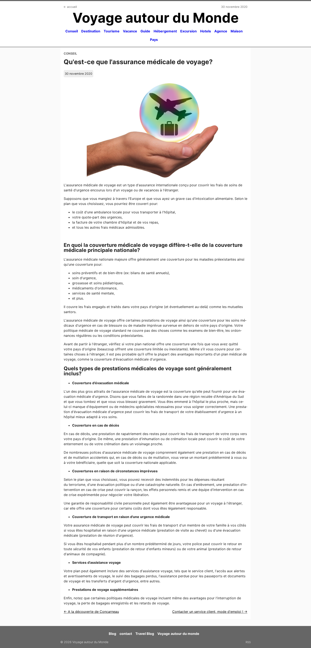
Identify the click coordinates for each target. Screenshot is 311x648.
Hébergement (165, 31)
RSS (248, 642)
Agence (220, 31)
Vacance (130, 31)
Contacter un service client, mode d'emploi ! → (209, 611)
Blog (112, 633)
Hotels (205, 31)
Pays (154, 39)
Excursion (188, 31)
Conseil (71, 31)
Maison (237, 31)
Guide (145, 31)
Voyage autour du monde (178, 633)
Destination (90, 31)
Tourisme (112, 31)
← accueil (70, 6)
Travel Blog (144, 633)
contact (126, 633)
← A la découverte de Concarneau (91, 611)
